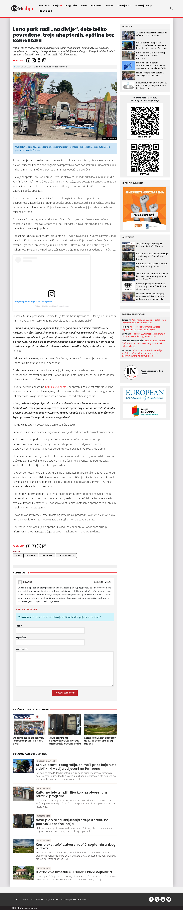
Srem (83, 5)
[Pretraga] (171, 8)
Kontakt (40, 899)
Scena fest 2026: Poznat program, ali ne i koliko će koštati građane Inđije (144, 335)
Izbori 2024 (45, 11)
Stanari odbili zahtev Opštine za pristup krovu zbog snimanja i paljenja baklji (143, 343)
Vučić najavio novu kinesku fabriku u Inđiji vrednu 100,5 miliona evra (144, 321)
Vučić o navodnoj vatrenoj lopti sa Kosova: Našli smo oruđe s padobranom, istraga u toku (151, 296)
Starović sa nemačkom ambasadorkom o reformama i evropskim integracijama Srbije (151, 65)
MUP (18, 555)
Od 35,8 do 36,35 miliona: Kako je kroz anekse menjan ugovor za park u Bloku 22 (152, 276)
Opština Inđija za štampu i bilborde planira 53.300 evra (149, 245)
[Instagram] (163, 899)
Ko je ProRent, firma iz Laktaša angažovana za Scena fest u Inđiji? (141, 328)
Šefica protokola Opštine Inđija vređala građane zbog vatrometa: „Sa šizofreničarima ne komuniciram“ (142, 353)
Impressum (27, 899)
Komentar (22, 649)
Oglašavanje (52, 899)
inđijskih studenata (55, 387)
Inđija (56, 5)
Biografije (71, 5)
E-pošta (22, 637)
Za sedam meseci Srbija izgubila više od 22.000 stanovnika (151, 34)
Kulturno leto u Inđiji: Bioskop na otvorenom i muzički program (72, 794)
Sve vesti (44, 5)
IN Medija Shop (143, 5)
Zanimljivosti (123, 5)
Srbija (109, 5)
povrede (30, 555)
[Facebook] (151, 899)
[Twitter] (157, 899)
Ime (19, 625)
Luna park (46, 555)
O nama (15, 899)
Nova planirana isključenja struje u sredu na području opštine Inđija (72, 822)
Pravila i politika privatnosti (74, 899)
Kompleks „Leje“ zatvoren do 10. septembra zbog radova (76, 846)
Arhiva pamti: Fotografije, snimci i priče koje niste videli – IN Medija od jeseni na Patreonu (76, 767)
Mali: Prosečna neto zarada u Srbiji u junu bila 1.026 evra (150, 74)
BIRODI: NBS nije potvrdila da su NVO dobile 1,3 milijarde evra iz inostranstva (151, 85)
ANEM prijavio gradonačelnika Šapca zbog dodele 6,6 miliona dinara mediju (151, 286)
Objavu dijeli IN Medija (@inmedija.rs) (52, 306)
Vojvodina (96, 5)
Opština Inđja (66, 555)
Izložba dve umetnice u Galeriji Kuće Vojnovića (74, 872)
